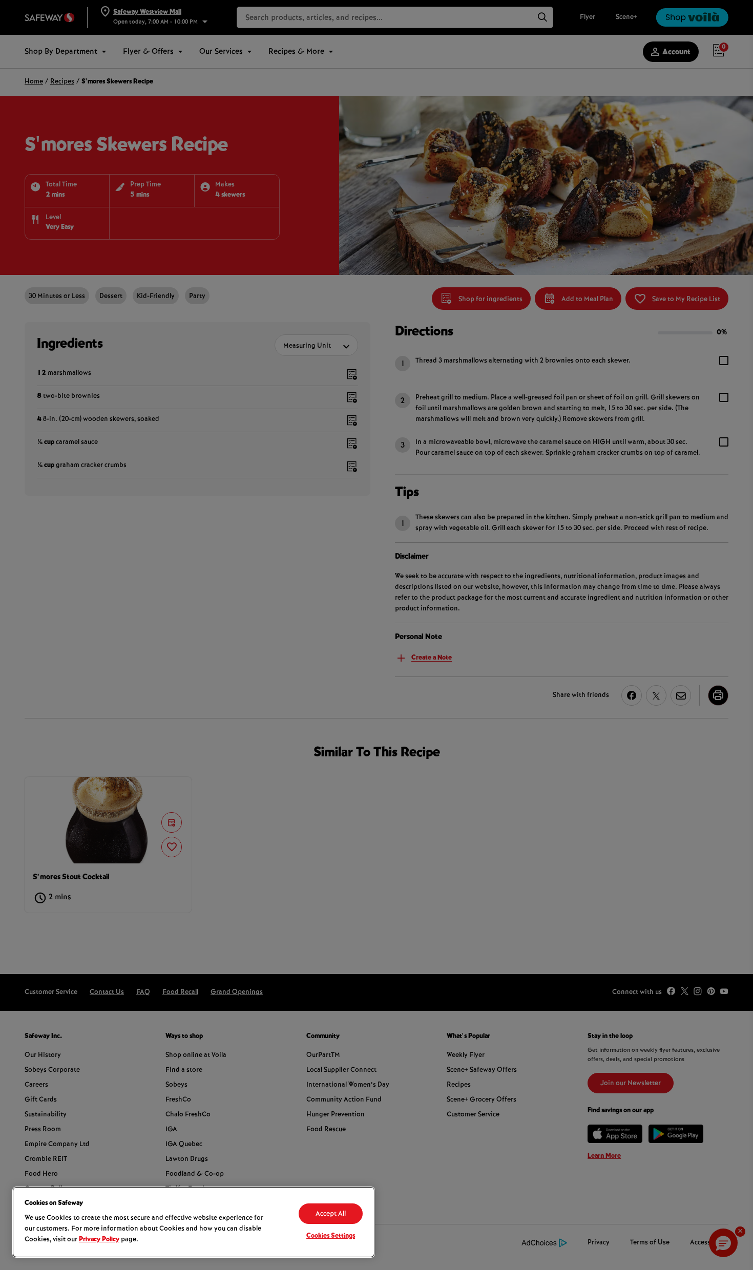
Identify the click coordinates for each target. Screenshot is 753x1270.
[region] (193, 1222)
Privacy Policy (99, 1239)
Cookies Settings (330, 1236)
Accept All (331, 1214)
